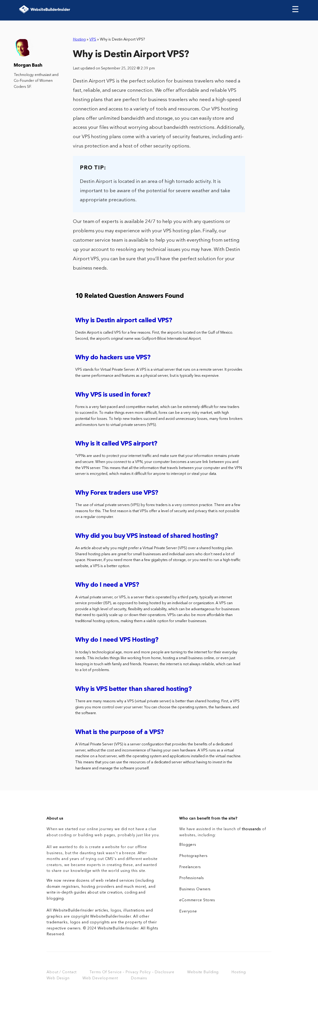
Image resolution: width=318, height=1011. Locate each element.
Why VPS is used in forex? (112, 395)
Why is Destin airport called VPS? (123, 321)
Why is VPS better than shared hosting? (133, 689)
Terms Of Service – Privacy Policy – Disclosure (131, 972)
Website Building (203, 972)
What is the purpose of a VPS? (119, 732)
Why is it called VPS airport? (116, 444)
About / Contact (62, 972)
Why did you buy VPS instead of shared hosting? (146, 536)
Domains (139, 978)
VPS (92, 39)
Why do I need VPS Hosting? (116, 640)
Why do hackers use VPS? (112, 358)
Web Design (58, 978)
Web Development (100, 978)
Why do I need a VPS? (107, 585)
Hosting (79, 39)
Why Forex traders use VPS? (116, 493)
